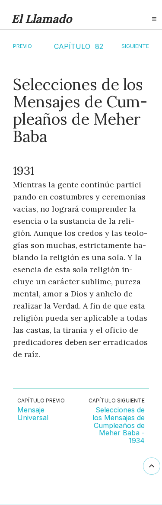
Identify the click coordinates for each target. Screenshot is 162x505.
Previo (22, 46)
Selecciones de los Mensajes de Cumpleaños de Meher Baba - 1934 (118, 425)
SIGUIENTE (135, 46)
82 (99, 46)
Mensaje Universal (32, 413)
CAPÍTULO (72, 46)
